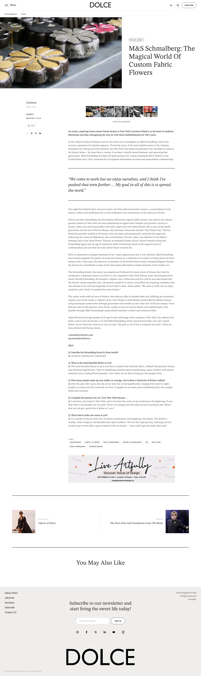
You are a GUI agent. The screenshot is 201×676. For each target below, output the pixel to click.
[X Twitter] (35, 133)
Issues (23, 14)
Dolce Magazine (11, 14)
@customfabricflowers (79, 338)
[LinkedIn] (40, 133)
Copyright (192, 599)
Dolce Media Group (34, 671)
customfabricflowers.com (80, 335)
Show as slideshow (121, 122)
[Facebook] (31, 133)
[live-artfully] (121, 482)
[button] (10, 5)
